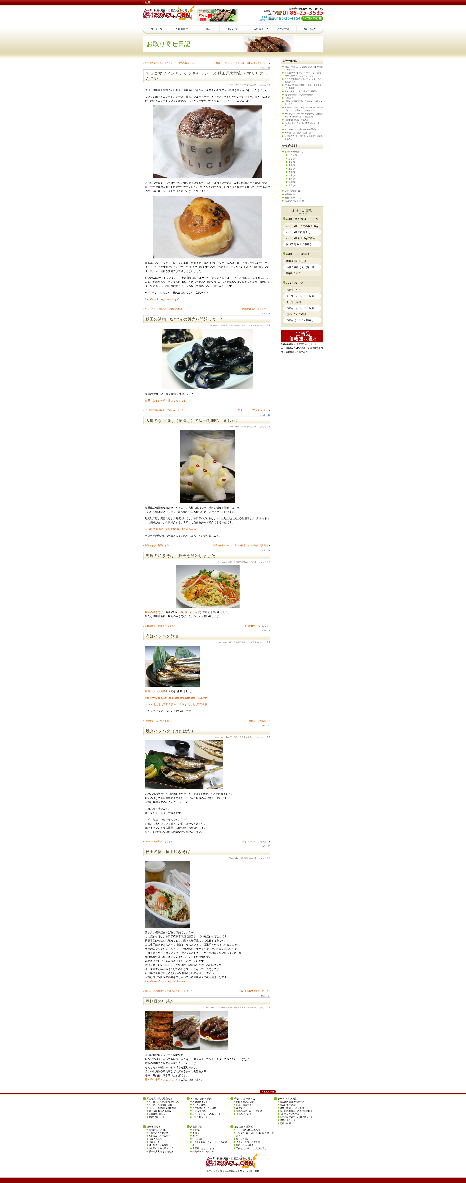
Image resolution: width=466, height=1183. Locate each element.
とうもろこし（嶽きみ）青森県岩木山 (163, 309)
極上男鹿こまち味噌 (158, 1145)
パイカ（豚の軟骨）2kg (160, 1105)
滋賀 (291, 172)
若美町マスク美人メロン (204, 1151)
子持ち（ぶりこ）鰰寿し (300, 320)
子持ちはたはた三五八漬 (193, 704)
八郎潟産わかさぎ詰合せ (161, 1136)
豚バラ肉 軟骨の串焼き (299, 244)
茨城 (291, 182)
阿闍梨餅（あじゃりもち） (255, 309)
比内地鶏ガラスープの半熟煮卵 (299, 95)
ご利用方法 (181, 29)
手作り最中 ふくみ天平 (256, 626)
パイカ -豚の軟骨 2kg (298, 232)
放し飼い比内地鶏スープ (161, 1148)
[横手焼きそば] (167, 926)
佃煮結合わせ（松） (158, 1130)
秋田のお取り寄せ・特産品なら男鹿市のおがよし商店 (233, 1171)
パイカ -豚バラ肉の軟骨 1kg (302, 226)
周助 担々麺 (285, 1123)
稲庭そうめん (155, 1139)
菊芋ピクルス (293, 273)
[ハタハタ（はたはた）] (184, 788)
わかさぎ (195, 612)
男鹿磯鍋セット (200, 1101)
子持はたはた (293, 290)
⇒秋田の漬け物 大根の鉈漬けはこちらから (170, 529)
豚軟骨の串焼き (160, 1001)
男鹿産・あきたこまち (203, 1148)
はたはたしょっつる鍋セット (206, 1114)
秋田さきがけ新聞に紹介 (157, 545)
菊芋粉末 (196, 1130)
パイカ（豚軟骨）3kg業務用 (162, 1108)
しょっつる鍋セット (202, 1111)
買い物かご (309, 29)
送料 (207, 29)
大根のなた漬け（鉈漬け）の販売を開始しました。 (193, 420)
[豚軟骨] (186, 1049)
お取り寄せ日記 (246, 85)
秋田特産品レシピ (249, 737)
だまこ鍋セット (200, 1117)
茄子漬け (240, 1108)
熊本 (291, 175)
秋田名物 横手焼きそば (157, 720)
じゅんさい (197, 1139)
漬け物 (183, 612)
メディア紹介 (284, 29)
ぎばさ (195, 1136)
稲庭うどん (154, 1142)
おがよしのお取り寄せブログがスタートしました (169, 991)
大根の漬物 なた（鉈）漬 (300, 267)
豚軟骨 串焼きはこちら (159, 1079)
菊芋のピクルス (243, 1114)
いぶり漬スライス (245, 1105)
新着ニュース (246, 325)
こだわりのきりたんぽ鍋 (204, 1108)
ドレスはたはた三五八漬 (159, 704)
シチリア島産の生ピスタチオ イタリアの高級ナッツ (170, 63)
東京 (291, 169)
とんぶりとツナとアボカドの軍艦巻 (301, 91)
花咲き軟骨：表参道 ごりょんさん (161, 626)
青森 (291, 185)
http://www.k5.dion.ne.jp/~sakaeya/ (165, 981)
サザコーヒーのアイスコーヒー (253, 410)
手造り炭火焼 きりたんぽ (161, 1151)
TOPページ (155, 29)
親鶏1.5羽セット (157, 1117)
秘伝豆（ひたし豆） (258, 720)
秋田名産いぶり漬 (296, 261)
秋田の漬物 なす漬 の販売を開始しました (185, 319)
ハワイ (292, 155)
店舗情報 (258, 29)
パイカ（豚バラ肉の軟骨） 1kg (164, 1101)
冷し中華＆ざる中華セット (293, 1114)
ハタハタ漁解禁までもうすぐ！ (160, 841)
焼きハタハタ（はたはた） (170, 731)
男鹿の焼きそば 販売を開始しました (180, 555)
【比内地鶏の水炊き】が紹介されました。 (165, 410)
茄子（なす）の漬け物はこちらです (165, 400)
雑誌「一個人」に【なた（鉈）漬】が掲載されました (242, 63)
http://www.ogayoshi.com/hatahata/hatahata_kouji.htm (176, 697)
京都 (291, 159)
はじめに (289, 98)
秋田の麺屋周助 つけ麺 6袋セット (296, 1117)
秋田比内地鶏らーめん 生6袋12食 (296, 1111)
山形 (291, 165)
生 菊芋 (196, 1133)
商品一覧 (233, 29)
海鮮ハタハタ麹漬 (162, 636)
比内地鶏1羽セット (158, 1114)
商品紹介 (237, 325)
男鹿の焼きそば (154, 612)
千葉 (291, 162)
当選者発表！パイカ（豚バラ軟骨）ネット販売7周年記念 (240, 545)
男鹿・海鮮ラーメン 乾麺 (292, 1108)
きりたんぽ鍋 (199, 1105)
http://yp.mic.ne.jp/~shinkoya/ (162, 299)
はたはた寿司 (293, 302)
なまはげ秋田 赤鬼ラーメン (293, 1101)
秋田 (254, 85)
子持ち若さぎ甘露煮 (158, 1133)
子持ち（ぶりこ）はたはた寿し (251, 1148)
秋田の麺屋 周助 (288, 1105)
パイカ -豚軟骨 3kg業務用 (300, 238)
